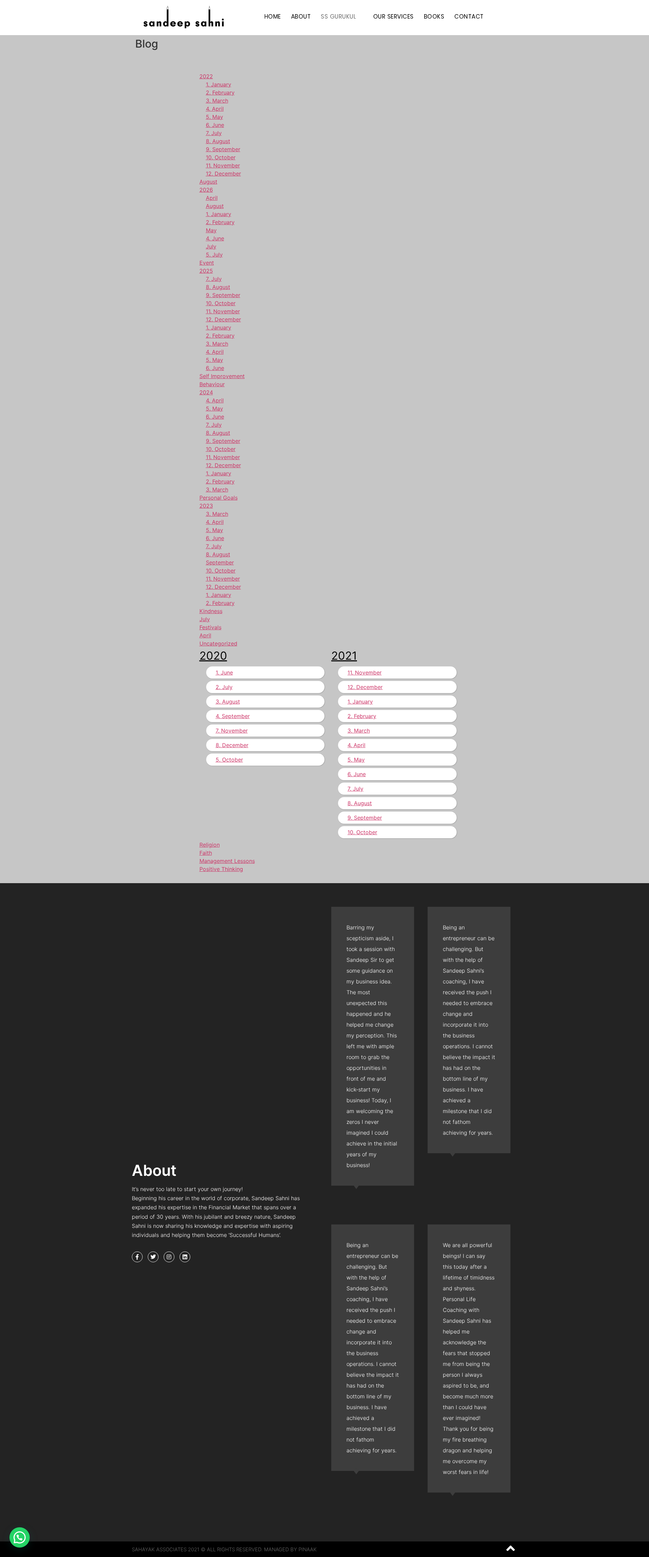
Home (272, 16)
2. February (220, 92)
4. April (215, 108)
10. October (221, 157)
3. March (217, 100)
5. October (229, 759)
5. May (214, 116)
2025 (206, 270)
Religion (209, 844)
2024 (206, 392)
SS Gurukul (338, 16)
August (208, 181)
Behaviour (212, 384)
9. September (223, 149)
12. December (223, 173)
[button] (19, 1537)
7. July (214, 133)
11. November (223, 165)
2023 (206, 505)
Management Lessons (227, 860)
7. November (232, 730)
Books (434, 16)
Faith (205, 852)
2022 (206, 76)
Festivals (210, 627)
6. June (215, 125)
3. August (228, 701)
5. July (214, 254)
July (211, 246)
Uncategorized (218, 643)
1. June (224, 672)
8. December (232, 745)
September (220, 562)
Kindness (210, 611)
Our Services (393, 16)
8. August (218, 141)
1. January (218, 84)
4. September (233, 716)
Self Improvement (222, 376)
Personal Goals (218, 497)
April (212, 197)
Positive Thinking (221, 869)
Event (206, 262)
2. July (224, 687)
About (301, 16)
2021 (344, 655)
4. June (215, 238)
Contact (469, 16)
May (211, 230)
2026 (206, 189)
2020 (213, 655)
